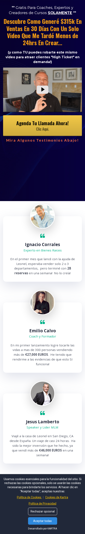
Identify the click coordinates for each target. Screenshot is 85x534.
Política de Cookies (29, 497)
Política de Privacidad (42, 503)
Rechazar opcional (43, 511)
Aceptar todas (42, 521)
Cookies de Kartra (56, 497)
